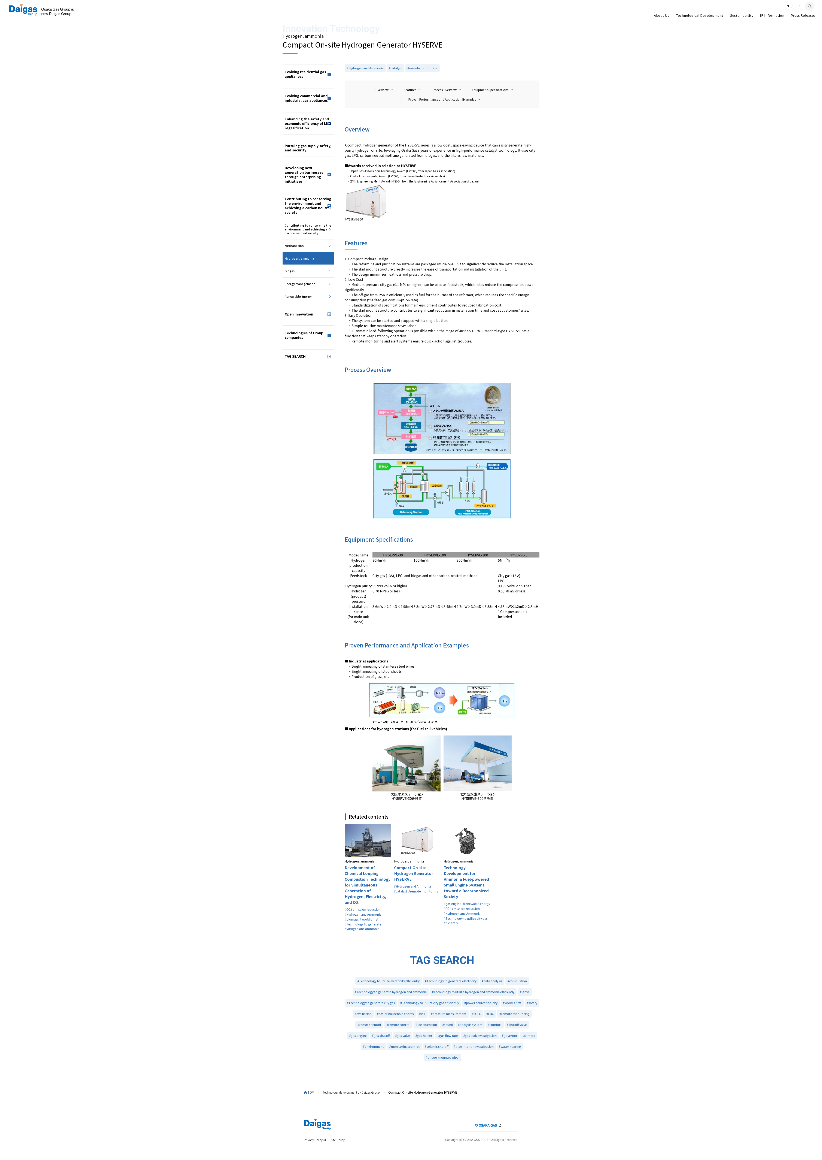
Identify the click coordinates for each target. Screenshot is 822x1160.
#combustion (517, 981)
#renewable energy (476, 903)
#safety (532, 1003)
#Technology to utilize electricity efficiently (388, 981)
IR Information (772, 15)
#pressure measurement (448, 1014)
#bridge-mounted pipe (442, 1057)
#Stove (525, 992)
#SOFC (476, 1014)
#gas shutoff (381, 1035)
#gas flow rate (448, 1035)
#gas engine (452, 903)
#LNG (490, 1014)
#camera (529, 1035)
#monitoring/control (404, 1046)
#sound (447, 1024)
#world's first (369, 919)
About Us (661, 15)
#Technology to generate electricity (451, 981)
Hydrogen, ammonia (299, 258)
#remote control (398, 1024)
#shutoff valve (517, 1024)
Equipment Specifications (490, 90)
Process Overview (444, 90)
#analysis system (470, 1024)
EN (787, 6)
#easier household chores (395, 1014)
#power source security (480, 1003)
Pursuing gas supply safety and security (308, 148)
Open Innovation (299, 314)
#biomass (352, 919)
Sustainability (742, 15)
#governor (509, 1035)
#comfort (495, 1024)
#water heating (510, 1046)
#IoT (422, 1014)
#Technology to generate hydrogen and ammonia (363, 926)
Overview (382, 90)
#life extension (426, 1024)
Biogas (290, 271)
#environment (373, 1046)
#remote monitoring (422, 68)
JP (797, 6)
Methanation (294, 246)
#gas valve (402, 1035)
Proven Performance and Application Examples (442, 99)
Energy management (300, 284)
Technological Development (700, 15)
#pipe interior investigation (474, 1046)
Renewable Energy (298, 296)
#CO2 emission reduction (363, 909)
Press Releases (803, 15)
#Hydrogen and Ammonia (365, 68)
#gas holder (423, 1035)
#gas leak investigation (480, 1035)
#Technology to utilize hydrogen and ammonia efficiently (473, 992)
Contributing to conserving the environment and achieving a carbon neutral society (308, 229)
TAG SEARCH (295, 356)
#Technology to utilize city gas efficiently (466, 920)
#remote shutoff (369, 1024)
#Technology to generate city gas (371, 1003)
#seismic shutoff (436, 1046)
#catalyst (395, 68)
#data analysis (492, 981)
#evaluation (363, 1014)
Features (410, 90)
